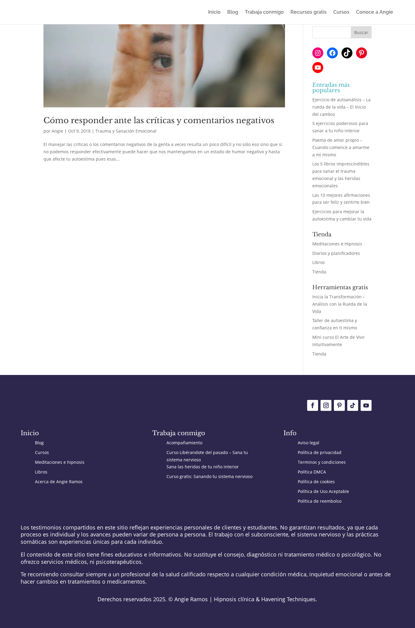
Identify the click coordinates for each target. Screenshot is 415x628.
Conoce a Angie (374, 12)
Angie (57, 131)
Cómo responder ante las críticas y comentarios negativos (158, 120)
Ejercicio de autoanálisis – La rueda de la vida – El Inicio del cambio (341, 107)
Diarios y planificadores (336, 253)
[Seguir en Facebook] (312, 405)
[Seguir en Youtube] (366, 405)
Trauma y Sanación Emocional (125, 131)
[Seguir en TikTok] (352, 405)
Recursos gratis (308, 12)
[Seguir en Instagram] (326, 405)
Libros (318, 262)
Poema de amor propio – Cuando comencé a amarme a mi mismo (340, 147)
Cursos (341, 12)
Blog (232, 12)
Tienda (319, 272)
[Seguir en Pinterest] (339, 405)
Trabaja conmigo (264, 12)
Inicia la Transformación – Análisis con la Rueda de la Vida (339, 304)
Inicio (214, 12)
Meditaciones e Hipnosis (337, 244)
